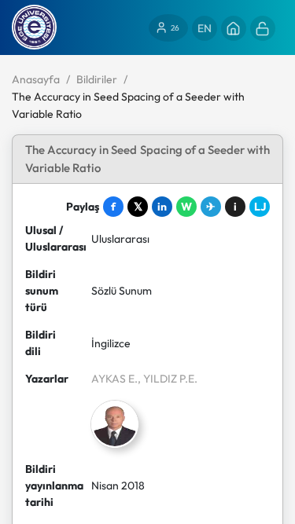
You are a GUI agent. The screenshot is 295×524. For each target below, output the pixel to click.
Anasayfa (36, 79)
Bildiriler (96, 79)
